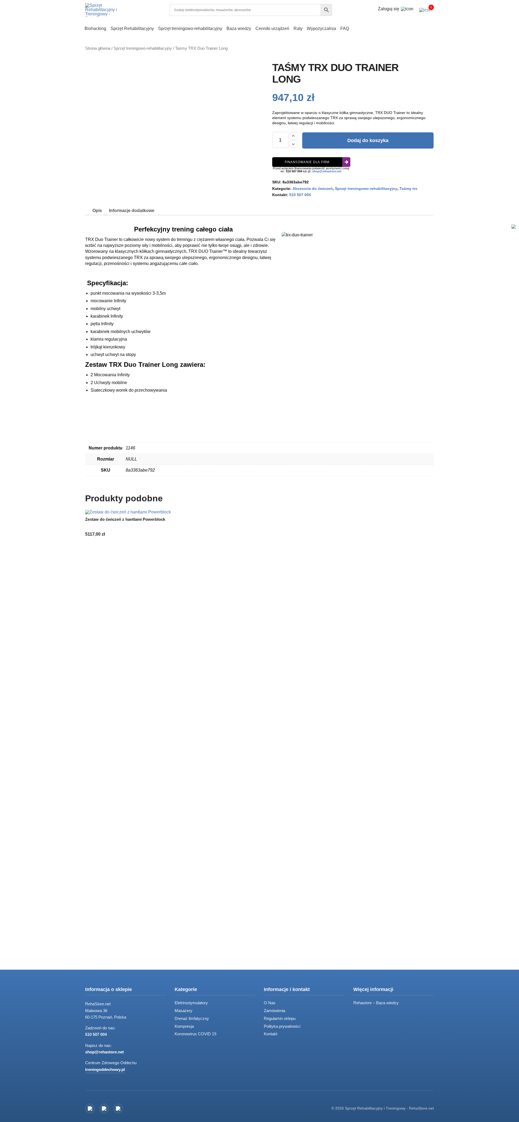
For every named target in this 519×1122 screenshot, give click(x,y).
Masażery (183, 1011)
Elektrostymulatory (191, 1003)
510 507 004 (294, 171)
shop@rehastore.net (326, 171)
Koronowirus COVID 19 (195, 1034)
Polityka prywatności (282, 1026)
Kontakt (270, 1034)
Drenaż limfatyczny (192, 1018)
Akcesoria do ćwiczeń (312, 188)
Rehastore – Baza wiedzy (376, 1003)
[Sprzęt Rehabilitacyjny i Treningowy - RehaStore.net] (105, 10)
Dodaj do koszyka (367, 140)
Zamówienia (274, 1011)
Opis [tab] (97, 210)
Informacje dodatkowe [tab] (131, 210)
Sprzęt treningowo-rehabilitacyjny (143, 48)
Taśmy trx (408, 188)
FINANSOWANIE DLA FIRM (307, 162)
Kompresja (184, 1026)
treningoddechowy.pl (105, 1069)
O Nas (269, 1003)
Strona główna (97, 48)
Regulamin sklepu (279, 1018)
